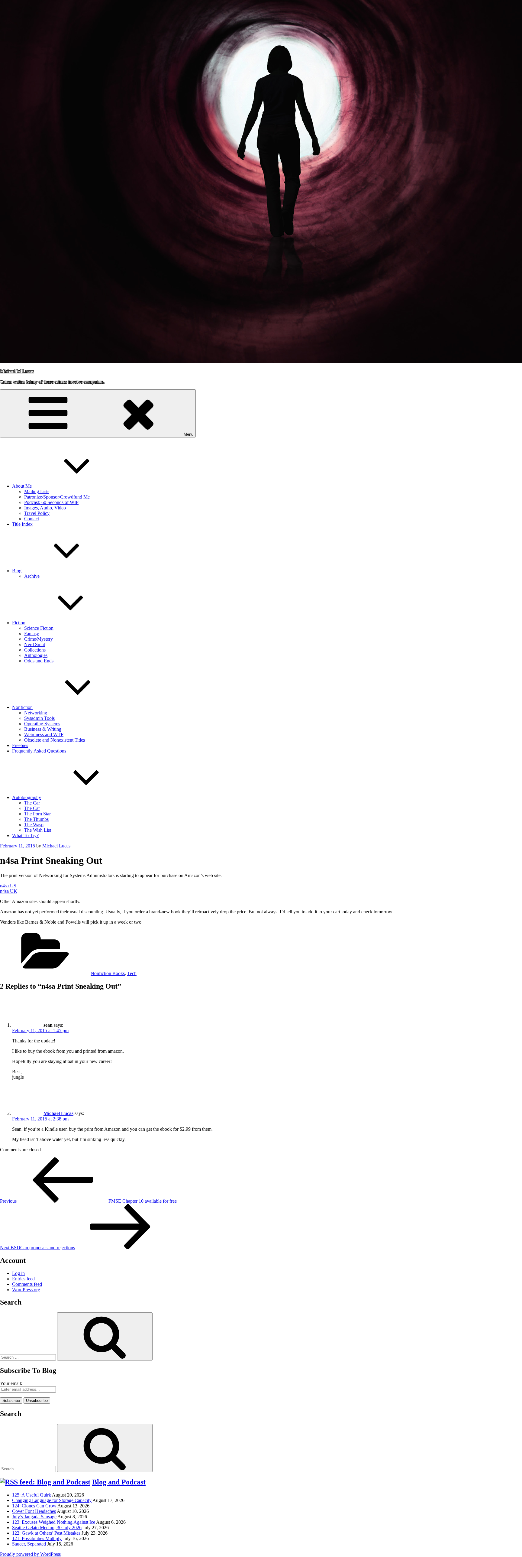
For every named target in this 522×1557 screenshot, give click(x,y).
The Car (32, 802)
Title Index (22, 524)
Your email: (11, 1383)
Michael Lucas (56, 845)
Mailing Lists (36, 491)
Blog (16, 570)
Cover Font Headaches (34, 1511)
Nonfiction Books (108, 973)
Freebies (20, 745)
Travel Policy (37, 513)
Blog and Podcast (119, 1482)
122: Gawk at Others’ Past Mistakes (46, 1533)
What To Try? (25, 835)
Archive (32, 576)
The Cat (32, 808)
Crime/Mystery (38, 639)
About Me (22, 486)
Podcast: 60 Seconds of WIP (51, 502)
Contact (31, 518)
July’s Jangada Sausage (34, 1516)
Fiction (18, 622)
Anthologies (35, 655)
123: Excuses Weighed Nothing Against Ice (53, 1522)
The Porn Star (37, 813)
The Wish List (37, 830)
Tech (132, 973)
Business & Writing (42, 729)
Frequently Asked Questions (39, 750)
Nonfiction (22, 707)
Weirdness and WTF (43, 734)
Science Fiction (38, 628)
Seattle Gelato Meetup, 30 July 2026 (47, 1527)
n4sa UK (8, 891)
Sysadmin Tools (39, 718)
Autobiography (26, 797)
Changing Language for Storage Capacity (52, 1500)
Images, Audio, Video (45, 507)
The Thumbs (36, 819)
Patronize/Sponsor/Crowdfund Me (57, 496)
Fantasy (31, 633)
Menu (188, 434)
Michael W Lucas (17, 371)
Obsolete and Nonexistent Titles (54, 740)
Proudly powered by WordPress (30, 1554)
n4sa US (8, 885)
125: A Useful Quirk (31, 1494)
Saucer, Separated (29, 1543)
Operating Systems (42, 723)
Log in (18, 1273)
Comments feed (27, 1284)
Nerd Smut (34, 644)
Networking (35, 712)
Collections (35, 649)
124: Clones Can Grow (34, 1505)
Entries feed (23, 1278)
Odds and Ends (38, 660)
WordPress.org (26, 1289)
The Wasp (34, 824)
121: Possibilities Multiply (37, 1538)
